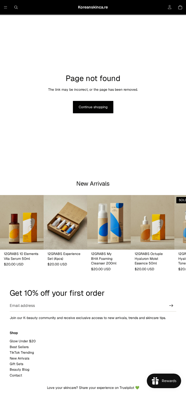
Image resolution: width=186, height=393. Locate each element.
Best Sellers (19, 347)
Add (127, 242)
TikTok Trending (22, 352)
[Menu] (5, 7)
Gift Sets (16, 364)
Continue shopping (93, 107)
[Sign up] (171, 306)
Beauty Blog (19, 370)
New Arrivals (19, 358)
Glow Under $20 (23, 341)
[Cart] (180, 7)
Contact (16, 375)
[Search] (16, 7)
